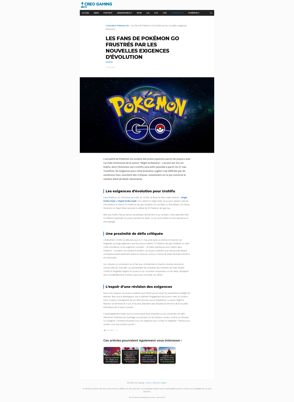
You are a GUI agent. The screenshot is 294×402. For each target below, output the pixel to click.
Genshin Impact (124, 13)
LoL (148, 13)
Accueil (85, 13)
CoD (165, 13)
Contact (148, 383)
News (96, 13)
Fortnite (107, 13)
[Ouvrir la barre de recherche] (211, 13)
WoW (139, 13)
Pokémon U (193, 13)
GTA (156, 13)
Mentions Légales (160, 383)
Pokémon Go (177, 13)
